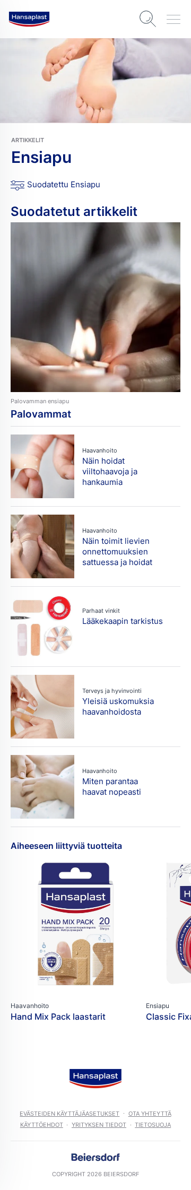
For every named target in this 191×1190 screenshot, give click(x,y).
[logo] (29, 19)
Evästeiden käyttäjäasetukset (69, 1113)
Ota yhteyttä (149, 1113)
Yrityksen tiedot (99, 1124)
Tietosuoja (153, 1124)
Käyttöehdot (41, 1124)
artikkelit (27, 140)
